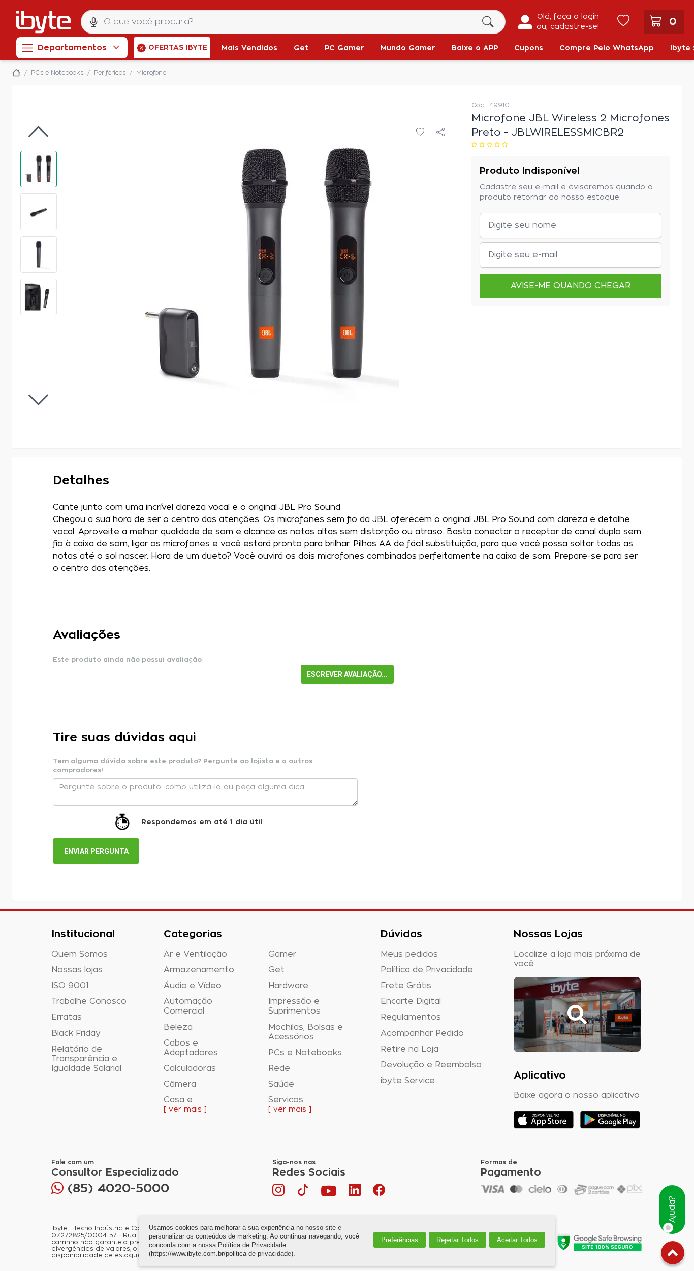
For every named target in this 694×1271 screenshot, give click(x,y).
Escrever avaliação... (347, 674)
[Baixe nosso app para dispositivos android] (610, 1120)
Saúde (281, 1084)
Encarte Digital (411, 1001)
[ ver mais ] (185, 1109)
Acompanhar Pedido (422, 1033)
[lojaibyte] (16, 73)
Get (276, 970)
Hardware (288, 986)
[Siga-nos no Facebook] (379, 1192)
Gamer (282, 954)
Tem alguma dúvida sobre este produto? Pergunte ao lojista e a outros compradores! (182, 766)
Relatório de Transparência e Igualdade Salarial (86, 1058)
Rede (279, 1068)
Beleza (178, 1027)
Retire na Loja (409, 1049)
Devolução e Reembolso (431, 1065)
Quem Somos (79, 954)
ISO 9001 (70, 986)
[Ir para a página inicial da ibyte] (43, 22)
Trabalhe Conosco (89, 1001)
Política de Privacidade (427, 970)
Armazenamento (199, 970)
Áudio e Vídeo (193, 986)
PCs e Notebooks (305, 1053)
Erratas (66, 1017)
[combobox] (293, 22)
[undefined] (262, 266)
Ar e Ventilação (195, 954)
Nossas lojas (77, 970)
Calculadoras (190, 1068)
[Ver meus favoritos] (623, 22)
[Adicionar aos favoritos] (420, 132)
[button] (38, 169)
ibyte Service (408, 1081)
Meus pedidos (409, 954)
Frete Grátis (406, 986)
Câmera (180, 1084)
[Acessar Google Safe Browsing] (599, 1242)
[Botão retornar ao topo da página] (672, 1254)
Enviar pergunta (96, 851)
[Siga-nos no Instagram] (279, 1192)
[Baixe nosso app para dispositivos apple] (544, 1120)
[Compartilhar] (440, 132)
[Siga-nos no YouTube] (328, 1192)
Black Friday (76, 1033)
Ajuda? (672, 1209)
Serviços (285, 1100)
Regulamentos (411, 1017)
